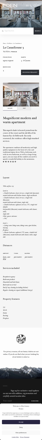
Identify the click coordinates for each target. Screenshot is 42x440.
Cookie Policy (15, 437)
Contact (27, 5)
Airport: (6, 253)
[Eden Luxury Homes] (10, 6)
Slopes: (27, 253)
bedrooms (7, 67)
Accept (21, 422)
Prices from (7, 57)
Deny (21, 427)
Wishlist (34, 5)
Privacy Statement (24, 437)
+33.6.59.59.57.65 (31, 5)
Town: (16, 253)
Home (4, 43)
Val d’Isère (9, 43)
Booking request (30, 72)
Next (36, 94)
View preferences (21, 432)
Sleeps (23, 57)
